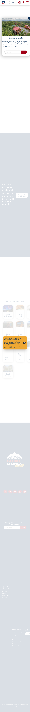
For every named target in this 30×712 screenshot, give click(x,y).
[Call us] (24, 2)
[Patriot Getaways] (3, 2)
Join (23, 371)
